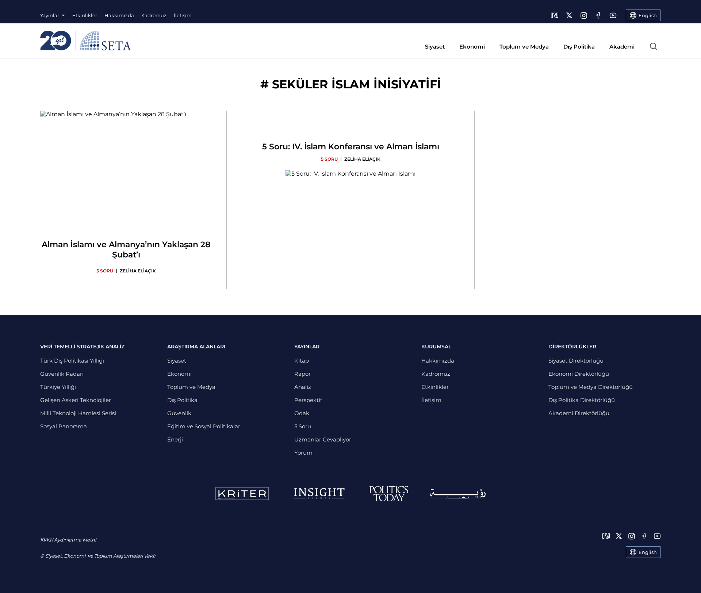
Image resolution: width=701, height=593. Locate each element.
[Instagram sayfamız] (583, 15)
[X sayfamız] (569, 15)
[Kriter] (242, 493)
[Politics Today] (388, 493)
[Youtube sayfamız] (613, 15)
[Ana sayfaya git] (85, 40)
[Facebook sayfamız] (598, 15)
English (648, 552)
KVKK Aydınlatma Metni (68, 540)
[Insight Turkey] (319, 493)
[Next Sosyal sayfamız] (554, 15)
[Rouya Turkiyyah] (458, 494)
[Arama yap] (653, 46)
